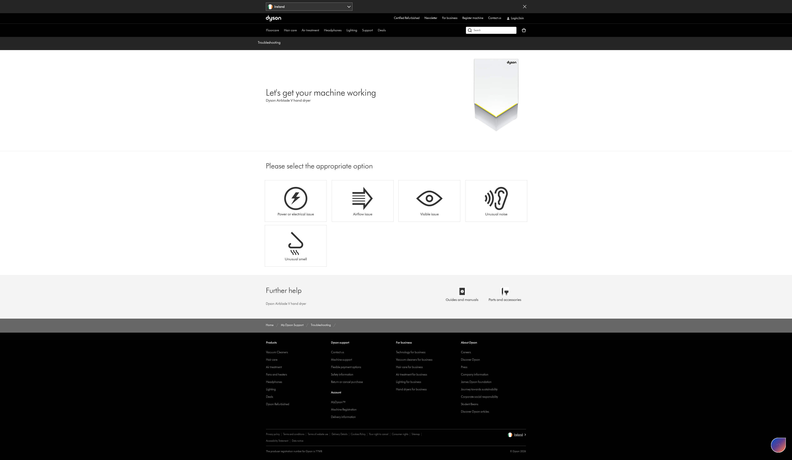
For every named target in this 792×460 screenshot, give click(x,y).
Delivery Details (339, 434)
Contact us (494, 18)
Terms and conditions (293, 434)
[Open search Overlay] (491, 30)
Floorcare (272, 30)
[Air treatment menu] (321, 30)
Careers (466, 352)
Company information (474, 374)
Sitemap (416, 434)
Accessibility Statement (277, 440)
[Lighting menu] (359, 30)
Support (367, 30)
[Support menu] (375, 30)
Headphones (333, 30)
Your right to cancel (378, 434)
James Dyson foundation (476, 382)
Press (464, 367)
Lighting (351, 30)
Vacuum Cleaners (277, 352)
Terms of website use (318, 434)
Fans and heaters (276, 374)
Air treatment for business (411, 374)
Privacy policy (273, 434)
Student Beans (469, 404)
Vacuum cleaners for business (414, 359)
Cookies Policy (358, 434)
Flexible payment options (346, 367)
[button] (517, 434)
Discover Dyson (470, 359)
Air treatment (310, 30)
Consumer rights (400, 434)
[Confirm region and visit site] (524, 6)
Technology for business (410, 352)
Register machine (472, 18)
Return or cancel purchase (347, 382)
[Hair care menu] (299, 30)
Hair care (290, 30)
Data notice (297, 440)
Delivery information (343, 417)
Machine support (341, 359)
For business (449, 18)
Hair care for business (409, 367)
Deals (382, 30)
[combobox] (309, 6)
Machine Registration (344, 409)
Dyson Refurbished (277, 404)
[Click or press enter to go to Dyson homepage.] (273, 18)
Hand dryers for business (411, 389)
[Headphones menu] (344, 30)
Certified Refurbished (407, 18)
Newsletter (430, 18)
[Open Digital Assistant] (778, 445)
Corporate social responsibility (479, 397)
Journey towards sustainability (479, 389)
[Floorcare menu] (281, 30)
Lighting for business (408, 382)
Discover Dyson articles (475, 411)
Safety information (342, 374)
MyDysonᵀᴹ (338, 402)
